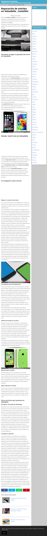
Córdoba (35, 71)
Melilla (34, 114)
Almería (34, 41)
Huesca (34, 89)
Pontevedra (35, 127)
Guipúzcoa (35, 84)
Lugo (34, 107)
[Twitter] (12, 490)
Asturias (34, 43)
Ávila (34, 46)
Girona (34, 76)
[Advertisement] (15, 66)
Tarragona (35, 142)
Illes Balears (35, 91)
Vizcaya (34, 157)
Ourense (35, 122)
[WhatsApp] (19, 490)
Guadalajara (35, 81)
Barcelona (35, 51)
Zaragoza (35, 162)
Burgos (34, 54)
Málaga (34, 112)
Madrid (34, 109)
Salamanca (35, 129)
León (34, 102)
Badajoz (34, 49)
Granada (35, 79)
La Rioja (34, 97)
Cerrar (4, 532)
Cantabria (35, 61)
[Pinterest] (26, 490)
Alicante (34, 38)
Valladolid (35, 155)
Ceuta (34, 66)
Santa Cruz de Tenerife (38, 132)
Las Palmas (35, 99)
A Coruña (35, 31)
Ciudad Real (35, 69)
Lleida (34, 104)
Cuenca (34, 74)
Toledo (34, 147)
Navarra (34, 119)
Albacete (35, 36)
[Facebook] (4, 490)
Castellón (5, 4)
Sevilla (34, 137)
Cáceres (34, 56)
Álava (34, 33)
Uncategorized (36, 150)
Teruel (34, 145)
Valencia (34, 152)
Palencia (34, 124)
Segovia (34, 134)
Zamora (34, 160)
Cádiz (34, 59)
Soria (34, 139)
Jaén (34, 94)
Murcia (34, 117)
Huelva (34, 86)
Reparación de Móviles (9, 1)
